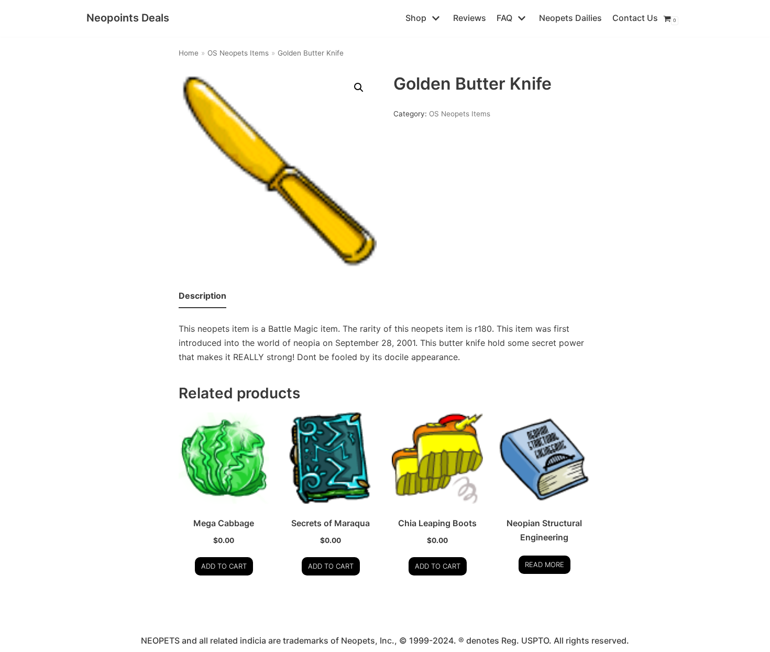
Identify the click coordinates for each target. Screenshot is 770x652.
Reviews (469, 18)
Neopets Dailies (570, 18)
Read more (544, 564)
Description (202, 295)
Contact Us (635, 18)
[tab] (202, 296)
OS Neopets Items (238, 53)
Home (189, 53)
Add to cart (224, 566)
